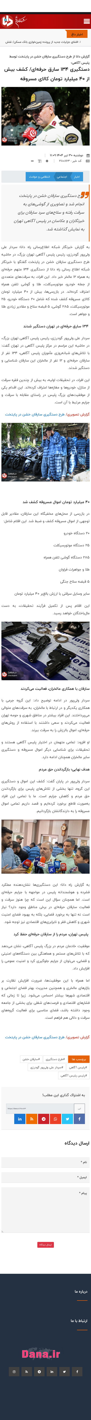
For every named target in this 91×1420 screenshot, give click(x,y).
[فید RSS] (31, 1119)
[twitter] (64, 1371)
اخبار (77, 176)
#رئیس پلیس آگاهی (74, 1075)
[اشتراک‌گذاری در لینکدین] (19, 1119)
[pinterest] (39, 1371)
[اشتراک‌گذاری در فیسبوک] (79, 1119)
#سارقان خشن (31, 1059)
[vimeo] (14, 1371)
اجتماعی (62, 176)
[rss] (26, 1371)
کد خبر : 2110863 (70, 161)
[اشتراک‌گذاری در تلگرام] (43, 1119)
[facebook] (77, 1371)
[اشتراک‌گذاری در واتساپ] (55, 1119)
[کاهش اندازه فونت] (31, 161)
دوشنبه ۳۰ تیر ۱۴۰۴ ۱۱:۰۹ (66, 155)
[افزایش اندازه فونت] (45, 161)
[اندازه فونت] (38, 161)
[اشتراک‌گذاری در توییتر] (67, 1119)
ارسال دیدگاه (45, 1245)
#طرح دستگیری (55, 1059)
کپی (79, 1108)
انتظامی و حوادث (39, 176)
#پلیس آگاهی (78, 1067)
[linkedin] (52, 1371)
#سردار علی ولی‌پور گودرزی (46, 1067)
